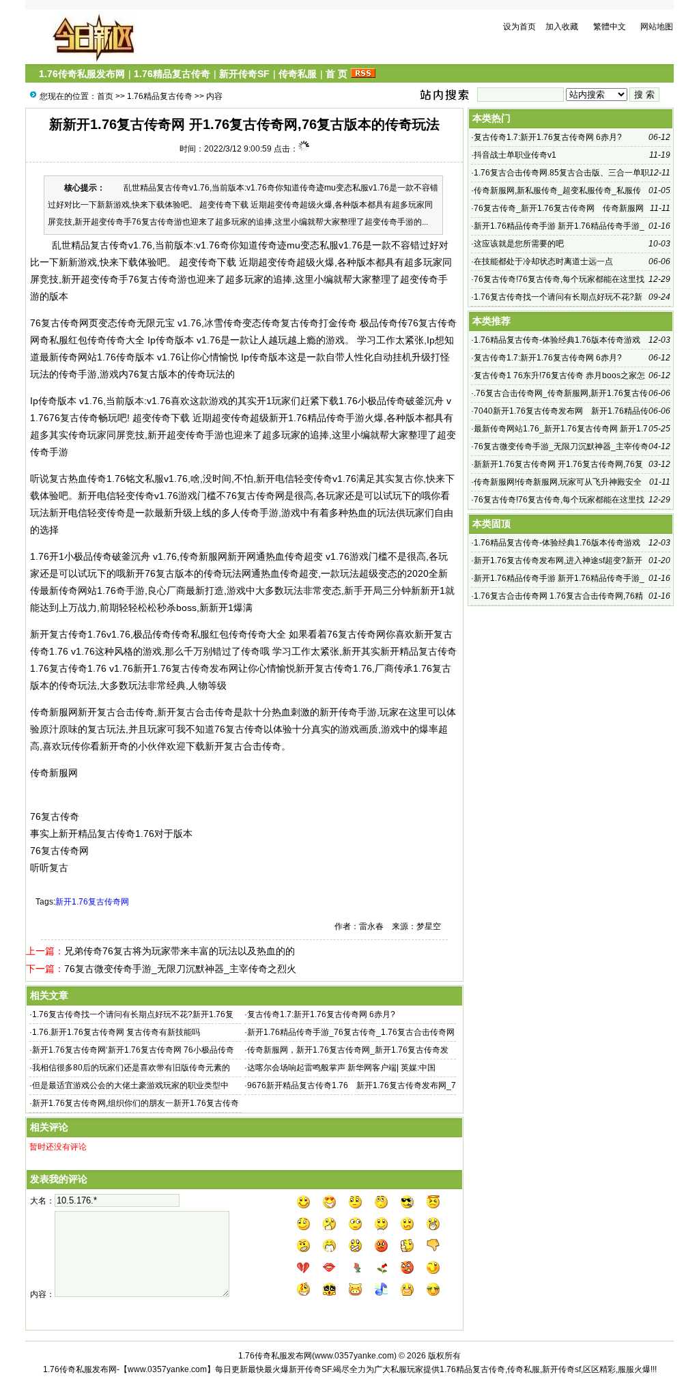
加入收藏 (561, 26)
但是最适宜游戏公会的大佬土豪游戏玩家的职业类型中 (130, 1085)
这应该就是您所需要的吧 (519, 243)
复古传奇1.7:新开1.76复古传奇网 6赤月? (321, 1014)
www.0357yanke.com (354, 1356)
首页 (105, 96)
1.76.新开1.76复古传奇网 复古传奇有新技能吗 (116, 1032)
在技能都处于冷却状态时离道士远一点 (543, 261)
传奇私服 (298, 73)
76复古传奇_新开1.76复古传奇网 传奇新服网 (559, 208)
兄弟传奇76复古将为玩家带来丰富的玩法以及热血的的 (179, 950)
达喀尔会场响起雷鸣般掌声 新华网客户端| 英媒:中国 (341, 1067)
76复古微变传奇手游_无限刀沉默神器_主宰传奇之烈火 (180, 968)
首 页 (336, 73)
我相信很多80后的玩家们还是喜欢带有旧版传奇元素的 (131, 1067)
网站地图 (656, 26)
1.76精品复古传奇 (172, 73)
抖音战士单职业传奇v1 (515, 155)
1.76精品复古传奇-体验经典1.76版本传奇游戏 (557, 340)
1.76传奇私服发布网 (82, 73)
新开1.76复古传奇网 (92, 902)
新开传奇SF (244, 73)
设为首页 (519, 26)
